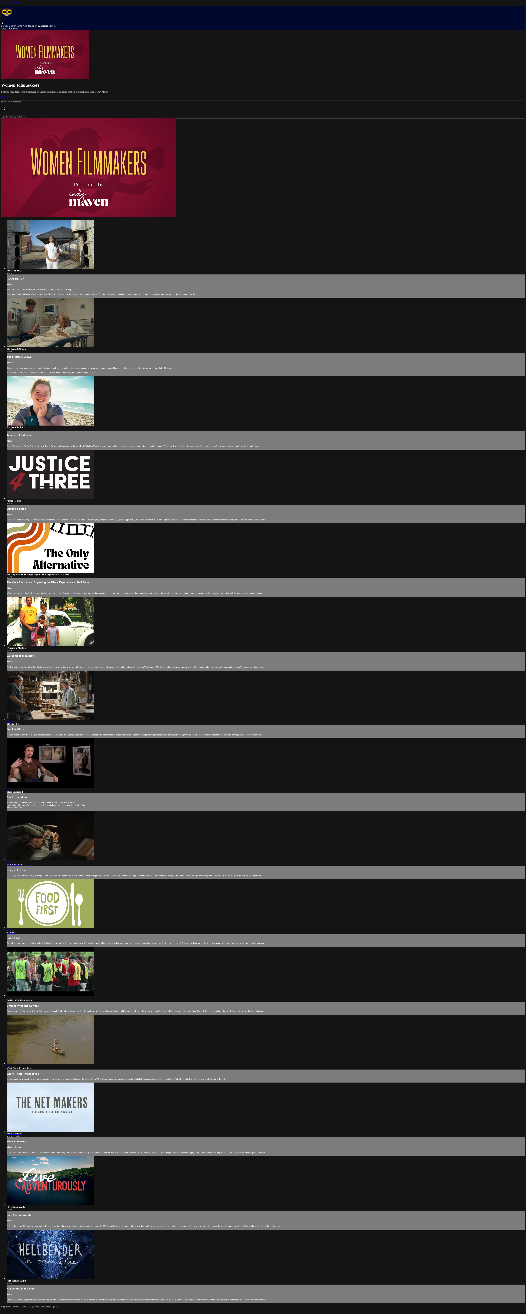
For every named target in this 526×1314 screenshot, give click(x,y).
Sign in (52, 26)
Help (3, 1307)
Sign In (15, 28)
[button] (2, 23)
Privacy (15, 1307)
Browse (5, 26)
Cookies (23, 1307)
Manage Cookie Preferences (39, 1307)
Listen (19, 26)
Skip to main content (10, 2)
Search (13, 26)
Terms (9, 1307)
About (26, 26)
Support (33, 26)
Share (3, 96)
